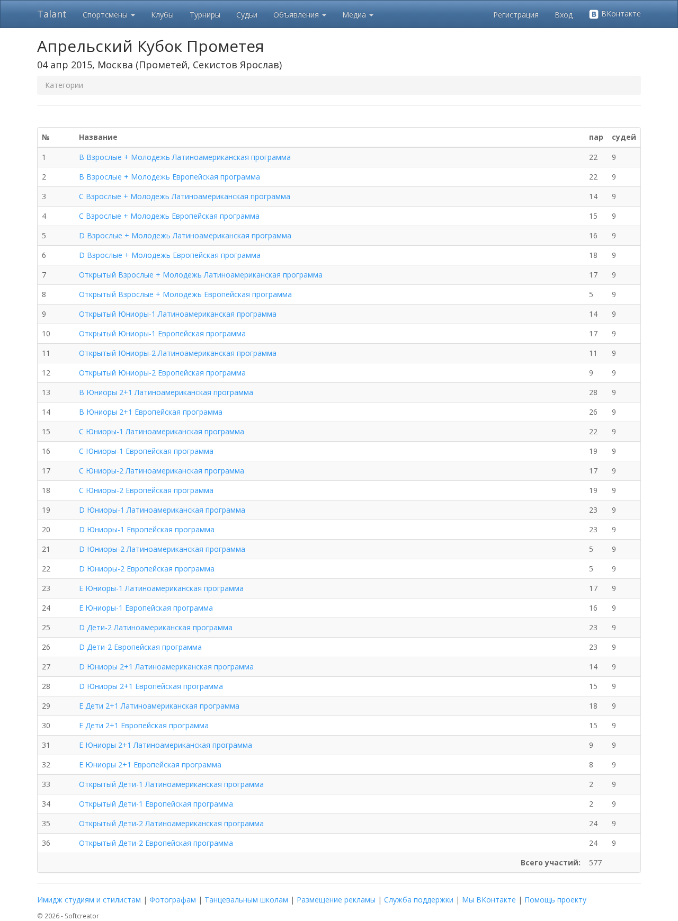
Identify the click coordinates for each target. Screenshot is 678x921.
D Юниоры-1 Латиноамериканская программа (162, 510)
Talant (52, 13)
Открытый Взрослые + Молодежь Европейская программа (185, 294)
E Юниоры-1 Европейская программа (146, 608)
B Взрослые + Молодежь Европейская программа (169, 177)
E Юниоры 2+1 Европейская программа (150, 764)
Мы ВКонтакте (489, 900)
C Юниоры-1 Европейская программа (146, 451)
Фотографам (172, 900)
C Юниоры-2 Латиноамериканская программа (161, 471)
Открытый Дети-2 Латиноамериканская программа (171, 823)
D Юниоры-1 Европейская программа (147, 529)
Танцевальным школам (246, 900)
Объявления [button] (297, 15)
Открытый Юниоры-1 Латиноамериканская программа (177, 314)
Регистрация (516, 15)
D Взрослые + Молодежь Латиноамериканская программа (185, 235)
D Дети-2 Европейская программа (140, 647)
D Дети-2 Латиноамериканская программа (156, 627)
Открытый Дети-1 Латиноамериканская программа (171, 784)
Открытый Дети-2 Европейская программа (156, 843)
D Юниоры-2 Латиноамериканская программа (162, 549)
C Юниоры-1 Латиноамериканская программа (161, 431)
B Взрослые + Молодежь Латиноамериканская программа (185, 157)
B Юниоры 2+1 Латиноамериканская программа (166, 392)
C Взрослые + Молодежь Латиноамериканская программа (184, 196)
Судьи (246, 15)
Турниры (205, 15)
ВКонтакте (620, 13)
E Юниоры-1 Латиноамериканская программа (161, 588)
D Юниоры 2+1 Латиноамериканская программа (166, 666)
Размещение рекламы (336, 900)
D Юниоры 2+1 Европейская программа (151, 686)
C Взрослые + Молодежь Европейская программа (169, 216)
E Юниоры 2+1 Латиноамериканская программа (165, 745)
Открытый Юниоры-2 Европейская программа (162, 373)
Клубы (162, 15)
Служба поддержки (418, 900)
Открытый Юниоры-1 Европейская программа (162, 333)
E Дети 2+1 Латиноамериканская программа (159, 706)
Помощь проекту (555, 900)
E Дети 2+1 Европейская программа (144, 725)
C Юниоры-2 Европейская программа (146, 490)
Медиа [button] (355, 15)
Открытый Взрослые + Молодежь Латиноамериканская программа (201, 275)
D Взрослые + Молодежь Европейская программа (170, 255)
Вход (564, 15)
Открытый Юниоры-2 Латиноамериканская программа (177, 353)
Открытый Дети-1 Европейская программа (156, 804)
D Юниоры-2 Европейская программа (147, 569)
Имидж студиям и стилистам (89, 900)
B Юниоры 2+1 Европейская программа (150, 412)
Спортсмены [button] (106, 15)
